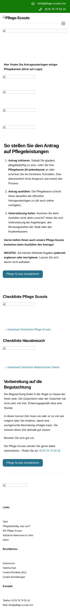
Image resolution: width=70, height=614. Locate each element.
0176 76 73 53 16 (49, 450)
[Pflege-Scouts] (16, 18)
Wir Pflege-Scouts (12, 530)
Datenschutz (9, 567)
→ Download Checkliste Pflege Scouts (27, 329)
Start (5, 521)
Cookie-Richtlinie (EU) (14, 572)
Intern (6, 539)
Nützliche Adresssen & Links (18, 535)
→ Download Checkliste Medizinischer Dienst (31, 367)
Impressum (9, 563)
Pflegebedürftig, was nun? (16, 526)
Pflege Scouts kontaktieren (22, 273)
